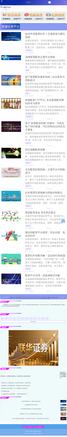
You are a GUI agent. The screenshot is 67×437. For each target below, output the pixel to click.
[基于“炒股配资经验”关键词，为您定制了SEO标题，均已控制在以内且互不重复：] (63, 418)
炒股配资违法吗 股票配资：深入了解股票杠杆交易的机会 (14, 388)
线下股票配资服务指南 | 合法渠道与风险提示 (45, 78)
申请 (22, 318)
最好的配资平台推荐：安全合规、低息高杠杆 (45, 233)
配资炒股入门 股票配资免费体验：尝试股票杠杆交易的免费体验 (15, 376)
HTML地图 (39, 431)
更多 (64, 7)
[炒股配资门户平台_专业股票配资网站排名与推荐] (63, 414)
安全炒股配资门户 (29, 50)
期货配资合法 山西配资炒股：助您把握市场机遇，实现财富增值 (16, 382)
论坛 (18, 318)
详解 (43, 318)
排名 (14, 318)
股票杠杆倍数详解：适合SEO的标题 (45, 255)
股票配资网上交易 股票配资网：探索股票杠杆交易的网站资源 (15, 385)
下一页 (43, 297)
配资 (2, 318)
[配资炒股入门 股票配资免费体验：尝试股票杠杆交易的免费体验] (63, 376)
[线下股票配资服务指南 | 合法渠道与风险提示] (63, 409)
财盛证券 (27, 70)
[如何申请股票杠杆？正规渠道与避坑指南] (63, 401)
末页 (48, 297)
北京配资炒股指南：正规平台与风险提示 (45, 170)
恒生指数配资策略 (35, 149)
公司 (10, 318)
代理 (31, 318)
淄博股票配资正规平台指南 (40, 57)
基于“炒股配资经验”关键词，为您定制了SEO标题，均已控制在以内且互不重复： (45, 126)
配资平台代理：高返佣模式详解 (42, 275)
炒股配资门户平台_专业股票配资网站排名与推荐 (44, 101)
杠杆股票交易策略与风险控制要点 (43, 192)
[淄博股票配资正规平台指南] (63, 404)
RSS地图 (35, 431)
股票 (6, 318)
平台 (39, 318)
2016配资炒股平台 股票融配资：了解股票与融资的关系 (14, 394)
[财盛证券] (3, 2)
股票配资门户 (35, 433)
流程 (27, 318)
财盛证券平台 (28, 142)
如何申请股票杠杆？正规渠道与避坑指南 (45, 35)
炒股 (47, 318)
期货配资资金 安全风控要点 (40, 212)
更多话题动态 (33, 321)
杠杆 (35, 318)
